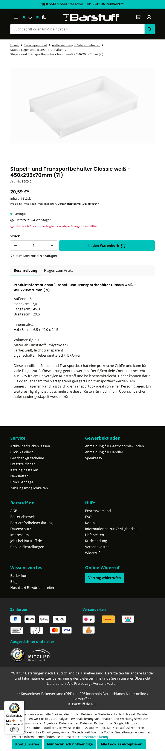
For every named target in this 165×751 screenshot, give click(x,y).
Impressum (19, 534)
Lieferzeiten (94, 534)
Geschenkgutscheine (27, 458)
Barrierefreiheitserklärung (31, 522)
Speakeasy (93, 458)
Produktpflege (21, 482)
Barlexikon (18, 575)
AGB (13, 510)
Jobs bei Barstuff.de (26, 540)
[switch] (14, 729)
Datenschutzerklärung (93, 737)
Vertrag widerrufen (104, 577)
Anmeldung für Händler (104, 452)
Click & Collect (21, 452)
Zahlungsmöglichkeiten (29, 488)
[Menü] (15, 17)
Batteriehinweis (22, 516)
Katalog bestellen (24, 470)
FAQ (88, 516)
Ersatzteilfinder (22, 464)
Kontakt (91, 522)
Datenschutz (20, 528)
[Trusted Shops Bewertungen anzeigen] (17, 655)
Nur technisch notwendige (70, 744)
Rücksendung (96, 540)
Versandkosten (47, 203)
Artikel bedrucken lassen (30, 446)
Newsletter (19, 476)
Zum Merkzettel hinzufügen (36, 256)
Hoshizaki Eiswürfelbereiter (32, 587)
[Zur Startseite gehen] (91, 17)
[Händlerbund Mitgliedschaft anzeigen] (40, 655)
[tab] (25, 270)
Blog (13, 581)
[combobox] (77, 29)
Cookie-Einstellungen (27, 546)
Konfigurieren (27, 744)
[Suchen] (149, 29)
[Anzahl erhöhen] (52, 245)
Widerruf (92, 552)
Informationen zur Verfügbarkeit (111, 528)
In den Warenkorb (103, 245)
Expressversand (98, 510)
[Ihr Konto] (149, 17)
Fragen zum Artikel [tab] (59, 270)
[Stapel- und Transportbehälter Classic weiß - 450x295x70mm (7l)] (82, 105)
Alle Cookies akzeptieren (121, 744)
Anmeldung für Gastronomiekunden (114, 446)
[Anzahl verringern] (15, 245)
